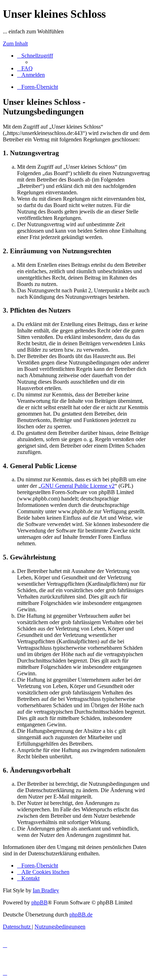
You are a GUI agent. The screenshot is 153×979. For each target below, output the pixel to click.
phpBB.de (81, 915)
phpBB (39, 902)
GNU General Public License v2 (78, 486)
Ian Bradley (46, 890)
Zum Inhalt (15, 43)
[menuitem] (25, 68)
